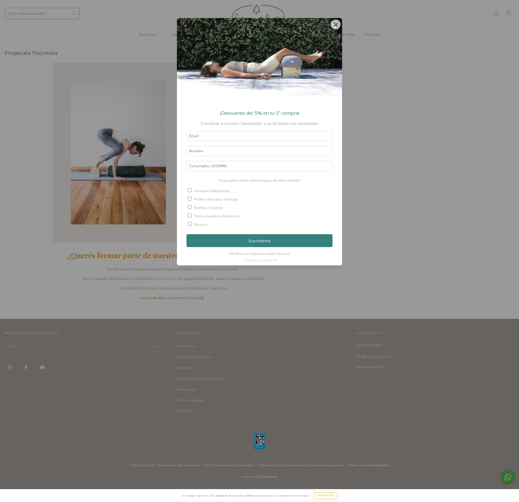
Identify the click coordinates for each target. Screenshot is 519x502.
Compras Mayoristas (212, 191)
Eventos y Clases (208, 207)
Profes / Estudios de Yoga (216, 199)
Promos (201, 224)
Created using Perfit (259, 260)
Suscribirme (259, 241)
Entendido (326, 495)
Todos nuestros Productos (217, 216)
